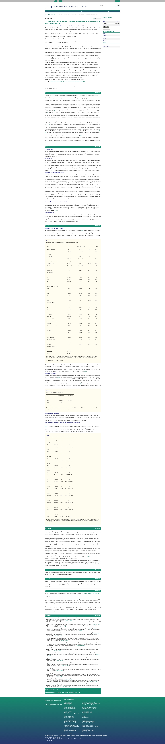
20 (80, 135)
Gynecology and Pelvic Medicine (70, 730)
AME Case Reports (67, 700)
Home (47, 11)
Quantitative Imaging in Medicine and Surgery (90, 718)
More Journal (84, 731)
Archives (91, 11)
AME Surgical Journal (68, 703)
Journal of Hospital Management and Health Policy (91, 703)
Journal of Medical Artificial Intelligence (89, 706)
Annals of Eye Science (68, 711)
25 (55, 210)
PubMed (70, 620)
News (115, 11)
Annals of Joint (66, 712)
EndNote (104, 35)
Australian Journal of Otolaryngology (70, 721)
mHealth (83, 716)
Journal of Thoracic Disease (87, 711)
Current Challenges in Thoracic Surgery (71, 725)
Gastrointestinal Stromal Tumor (69, 727)
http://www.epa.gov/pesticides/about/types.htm (73, 617)
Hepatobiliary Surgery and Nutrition (70, 733)
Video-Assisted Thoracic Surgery (88, 730)
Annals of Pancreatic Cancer (69, 717)
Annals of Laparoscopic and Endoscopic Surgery (72, 713)
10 (81, 129)
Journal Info (52, 11)
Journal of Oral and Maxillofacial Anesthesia (89, 707)
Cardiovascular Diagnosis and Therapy (71, 722)
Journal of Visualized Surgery (87, 712)
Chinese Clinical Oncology (68, 724)
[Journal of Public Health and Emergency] (67, 6)
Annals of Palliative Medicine (69, 716)
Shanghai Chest (85, 720)
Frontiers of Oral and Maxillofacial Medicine (71, 726)
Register (60, 1)
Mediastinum (84, 715)
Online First (97, 11)
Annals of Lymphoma (68, 715)
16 (45, 132)
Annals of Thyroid (67, 718)
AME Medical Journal (68, 702)
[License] (107, 27)
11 (99, 130)
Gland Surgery (66, 729)
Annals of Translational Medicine (70, 720)
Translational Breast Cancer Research (88, 722)
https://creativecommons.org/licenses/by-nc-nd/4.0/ (82, 610)
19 (92, 134)
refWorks (104, 40)
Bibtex (104, 33)
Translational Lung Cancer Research (88, 727)
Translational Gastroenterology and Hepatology (90, 726)
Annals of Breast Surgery (68, 706)
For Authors (59, 11)
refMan (104, 38)
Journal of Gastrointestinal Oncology (88, 702)
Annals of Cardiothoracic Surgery (70, 708)
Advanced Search (117, 6)
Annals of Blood (67, 704)
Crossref (66, 620)
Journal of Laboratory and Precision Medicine (90, 704)
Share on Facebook (106, 44)
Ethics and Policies (75, 11)
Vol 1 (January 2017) (52, 14)
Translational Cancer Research (87, 725)
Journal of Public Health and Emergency (89, 708)
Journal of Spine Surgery (86, 709)
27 (57, 543)
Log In (56, 1)
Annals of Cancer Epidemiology (69, 707)
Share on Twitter (106, 46)
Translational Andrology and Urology (88, 724)
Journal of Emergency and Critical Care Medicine (90, 700)
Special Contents (84, 11)
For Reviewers (66, 11)
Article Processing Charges (107, 11)
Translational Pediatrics (86, 729)
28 (95, 555)
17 (90, 134)
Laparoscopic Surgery (86, 713)
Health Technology (67, 731)
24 (81, 135)
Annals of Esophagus (68, 709)
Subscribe (118, 1)
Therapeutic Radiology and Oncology (88, 721)
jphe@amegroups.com (51, 740)
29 (88, 556)
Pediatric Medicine (85, 717)
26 (56, 210)
